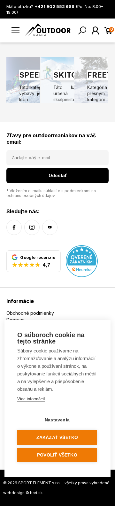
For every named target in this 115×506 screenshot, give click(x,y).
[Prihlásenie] (95, 30)
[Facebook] (14, 227)
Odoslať (58, 175)
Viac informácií (31, 398)
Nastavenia (57, 420)
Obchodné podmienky (30, 313)
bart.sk (36, 492)
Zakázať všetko (57, 437)
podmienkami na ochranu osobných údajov (51, 193)
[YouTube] (49, 227)
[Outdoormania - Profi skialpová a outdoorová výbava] (48, 29)
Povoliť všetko (57, 455)
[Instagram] (32, 227)
